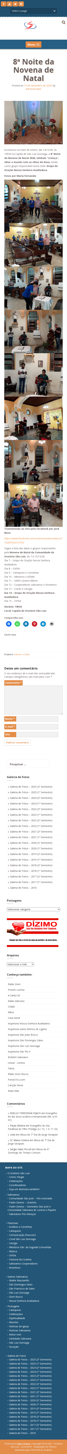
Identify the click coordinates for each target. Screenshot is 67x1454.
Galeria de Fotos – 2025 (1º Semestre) (31, 792)
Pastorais (13, 1223)
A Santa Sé (14, 995)
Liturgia (13, 1243)
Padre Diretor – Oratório (22, 1202)
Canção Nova (15, 1085)
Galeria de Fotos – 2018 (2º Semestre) (31, 865)
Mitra (11, 1012)
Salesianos (13, 1194)
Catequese (15, 1230)
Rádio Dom (14, 984)
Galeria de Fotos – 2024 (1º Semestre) (31, 803)
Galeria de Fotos (17, 1355)
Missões (13, 1322)
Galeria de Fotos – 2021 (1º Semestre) (31, 837)
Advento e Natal (22, 654)
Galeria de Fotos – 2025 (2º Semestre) (31, 786)
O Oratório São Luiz (19, 1173)
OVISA (12, 1255)
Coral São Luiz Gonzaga (22, 1239)
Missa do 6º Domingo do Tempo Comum (28, 1151)
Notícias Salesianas (20, 1330)
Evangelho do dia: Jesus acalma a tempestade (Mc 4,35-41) (33, 1117)
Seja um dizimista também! (24, 1189)
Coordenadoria (17, 1185)
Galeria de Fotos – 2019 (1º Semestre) (31, 859)
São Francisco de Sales (22, 1288)
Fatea (11, 1068)
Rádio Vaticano (16, 1001)
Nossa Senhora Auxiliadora (24, 1300)
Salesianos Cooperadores (23, 1263)
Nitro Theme (24, 1443)
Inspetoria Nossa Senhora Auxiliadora (29, 1023)
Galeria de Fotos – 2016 (23, 887)
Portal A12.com (16, 1079)
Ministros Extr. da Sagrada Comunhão (30, 1247)
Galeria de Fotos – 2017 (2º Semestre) (31, 876)
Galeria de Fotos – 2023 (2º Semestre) (31, 809)
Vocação (14, 1346)
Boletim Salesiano (18, 1057)
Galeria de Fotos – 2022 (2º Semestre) (31, 820)
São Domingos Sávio (20, 1284)
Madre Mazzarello (19, 1280)
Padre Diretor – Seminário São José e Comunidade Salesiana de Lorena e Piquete (32, 1208)
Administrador (33, 89)
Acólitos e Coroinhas (20, 1226)
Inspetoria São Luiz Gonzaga (24, 1046)
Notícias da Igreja (19, 1326)
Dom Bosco (16, 1296)
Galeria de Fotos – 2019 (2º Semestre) (31, 854)
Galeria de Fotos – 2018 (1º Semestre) (31, 870)
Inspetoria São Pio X (19, 1051)
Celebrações (16, 1181)
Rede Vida (13, 1090)
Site (7, 734)
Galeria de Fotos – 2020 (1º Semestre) (31, 848)
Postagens (13, 1306)
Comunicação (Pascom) (22, 1235)
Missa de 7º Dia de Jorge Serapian (39, 1134)
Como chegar (16, 1177)
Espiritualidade (17, 1318)
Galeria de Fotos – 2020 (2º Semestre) (31, 842)
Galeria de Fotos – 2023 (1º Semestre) (31, 814)
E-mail (10, 726)
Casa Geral (14, 1017)
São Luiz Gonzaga (19, 1292)
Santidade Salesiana (20, 1338)
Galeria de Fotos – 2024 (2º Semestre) (31, 797)
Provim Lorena (16, 989)
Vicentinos (14, 1267)
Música (13, 1251)
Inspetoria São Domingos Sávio (25, 1040)
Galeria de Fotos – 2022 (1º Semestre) (31, 826)
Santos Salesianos (18, 1276)
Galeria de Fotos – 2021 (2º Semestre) (31, 831)
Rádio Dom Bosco (18, 1074)
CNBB (11, 1006)
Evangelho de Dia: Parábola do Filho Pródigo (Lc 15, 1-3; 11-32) (33, 1127)
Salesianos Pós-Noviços (22, 1214)
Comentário (13, 682)
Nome (10, 718)
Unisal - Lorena (16, 1062)
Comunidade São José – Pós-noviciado (30, 1198)
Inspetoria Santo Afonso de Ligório (27, 1029)
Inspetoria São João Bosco (23, 1034)
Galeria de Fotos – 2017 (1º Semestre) (31, 882)
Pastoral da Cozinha (20, 1259)
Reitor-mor (15, 1334)
